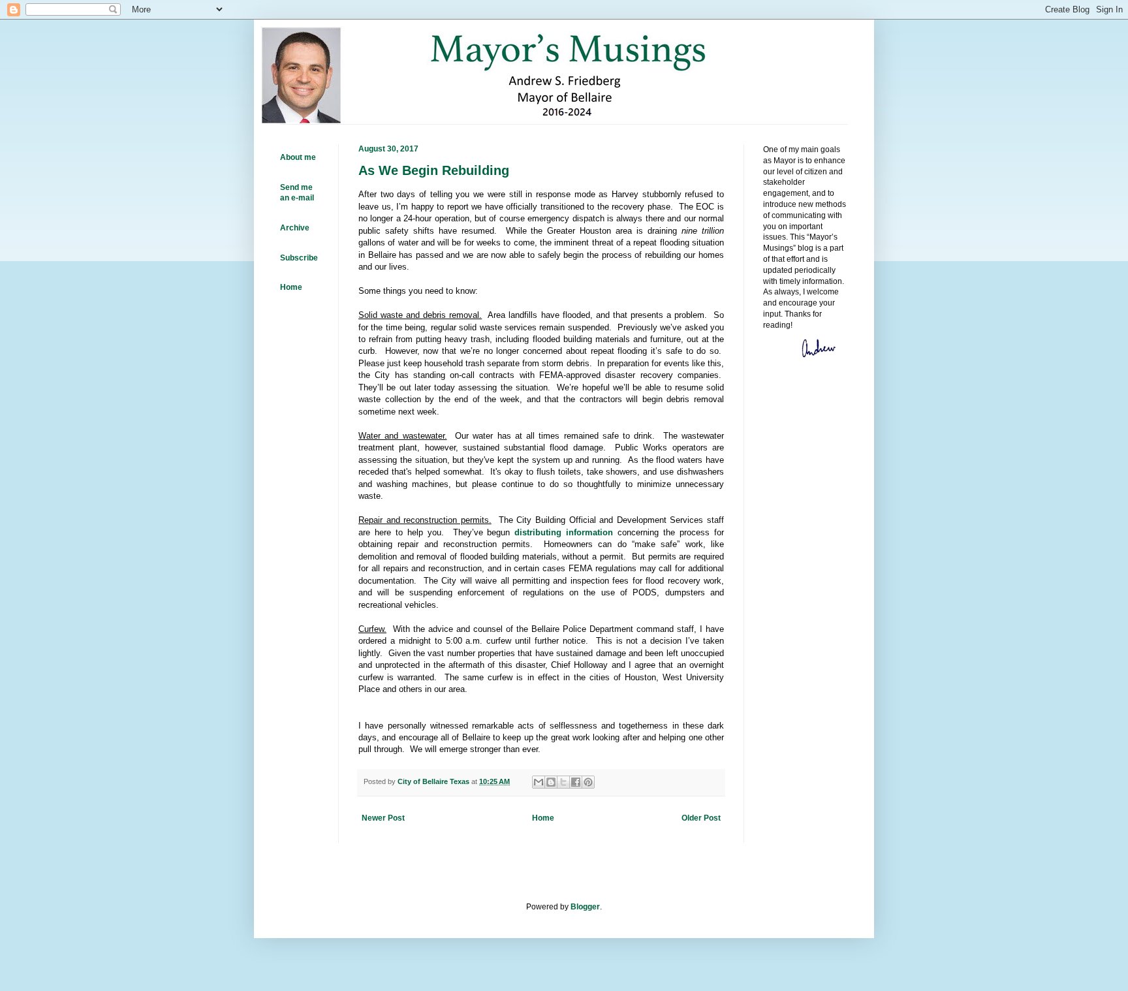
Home (543, 818)
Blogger (585, 906)
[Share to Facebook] (575, 782)
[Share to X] (563, 782)
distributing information (563, 532)
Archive (294, 227)
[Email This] (538, 782)
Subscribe (299, 257)
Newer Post (383, 818)
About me (298, 157)
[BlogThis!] (550, 782)
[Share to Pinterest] (588, 782)
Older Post (701, 818)
